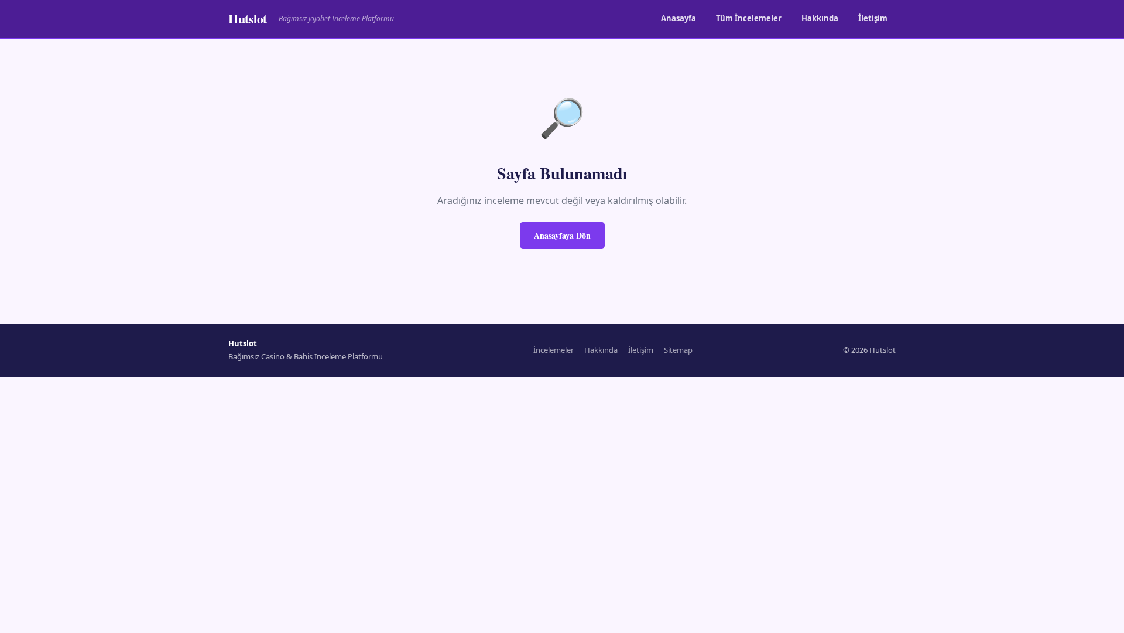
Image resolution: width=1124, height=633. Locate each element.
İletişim (872, 18)
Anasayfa (678, 18)
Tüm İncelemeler (749, 18)
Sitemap (678, 350)
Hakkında (819, 18)
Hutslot (247, 18)
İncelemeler (553, 350)
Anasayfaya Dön (562, 235)
